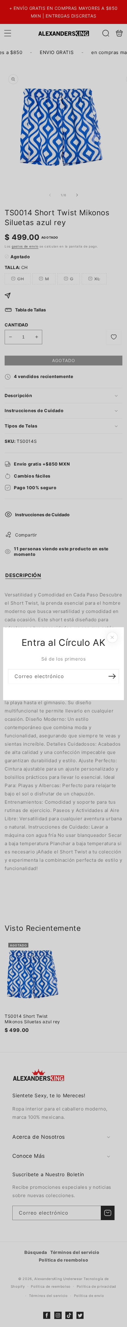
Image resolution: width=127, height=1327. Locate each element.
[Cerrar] (112, 637)
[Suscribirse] (112, 676)
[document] (63, 663)
